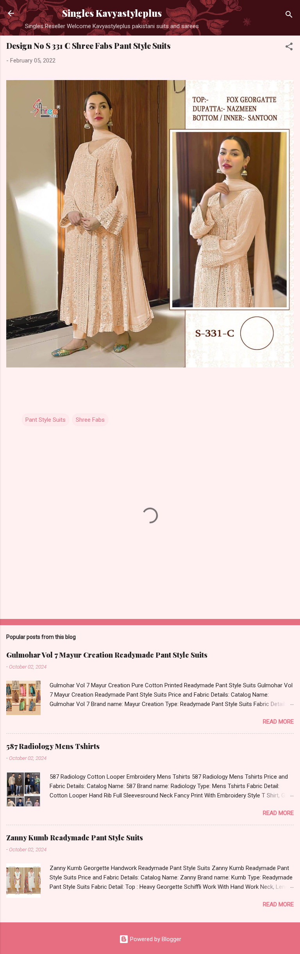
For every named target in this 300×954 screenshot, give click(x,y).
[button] (289, 48)
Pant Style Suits (45, 419)
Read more (278, 721)
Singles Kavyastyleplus (112, 13)
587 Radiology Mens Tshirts (53, 746)
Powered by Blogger (155, 939)
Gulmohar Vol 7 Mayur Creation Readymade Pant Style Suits (106, 655)
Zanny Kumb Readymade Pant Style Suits (74, 837)
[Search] (289, 16)
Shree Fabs (90, 419)
